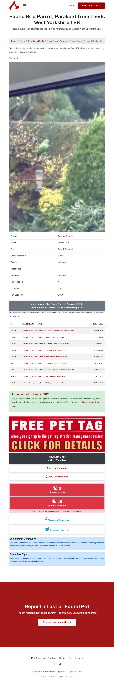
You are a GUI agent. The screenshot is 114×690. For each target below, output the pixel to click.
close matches (57, 490)
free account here (42, 546)
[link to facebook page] (55, 664)
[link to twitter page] (60, 664)
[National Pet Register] (14, 6)
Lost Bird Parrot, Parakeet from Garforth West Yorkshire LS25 (44, 363)
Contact (52, 658)
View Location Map (57, 476)
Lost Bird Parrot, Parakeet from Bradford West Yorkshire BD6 (44, 350)
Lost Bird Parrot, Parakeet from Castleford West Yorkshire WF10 (45, 344)
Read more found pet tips (33, 561)
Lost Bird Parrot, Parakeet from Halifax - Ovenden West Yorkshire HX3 (48, 331)
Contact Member (65, 236)
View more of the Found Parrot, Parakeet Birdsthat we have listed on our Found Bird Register (57, 306)
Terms (43, 676)
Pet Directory (38, 658)
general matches (57, 503)
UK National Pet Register (54, 672)
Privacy (52, 676)
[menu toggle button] (24, 5)
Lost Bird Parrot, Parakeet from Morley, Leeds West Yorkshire (44, 383)
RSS (72, 676)
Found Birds (38, 41)
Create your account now (57, 622)
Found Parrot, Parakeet (57, 41)
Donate (79, 658)
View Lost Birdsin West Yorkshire (57, 458)
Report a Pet (65, 658)
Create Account (91, 5)
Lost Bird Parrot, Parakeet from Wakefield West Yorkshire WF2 (44, 376)
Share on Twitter (59, 530)
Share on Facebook (58, 520)
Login (71, 5)
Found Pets (25, 41)
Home (14, 41)
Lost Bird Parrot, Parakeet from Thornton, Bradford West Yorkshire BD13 (48, 370)
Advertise (62, 676)
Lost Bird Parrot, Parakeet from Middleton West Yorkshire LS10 (45, 357)
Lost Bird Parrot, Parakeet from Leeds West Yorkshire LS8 (43, 337)
